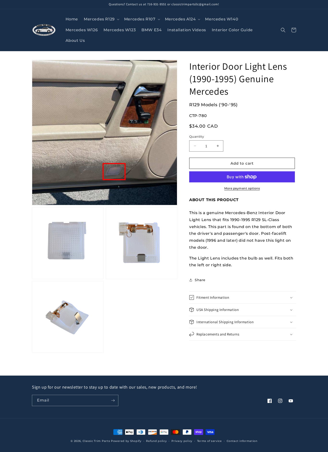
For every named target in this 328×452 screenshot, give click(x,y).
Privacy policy (181, 441)
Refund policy (156, 441)
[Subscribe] (113, 400)
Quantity (196, 136)
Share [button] (200, 280)
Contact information (242, 441)
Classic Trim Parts (96, 441)
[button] (101, 19)
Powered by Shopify (126, 441)
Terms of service (209, 441)
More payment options (242, 188)
